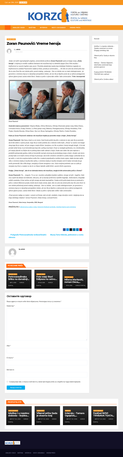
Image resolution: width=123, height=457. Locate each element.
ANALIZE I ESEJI (19, 27)
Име (9, 346)
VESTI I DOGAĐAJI (59, 27)
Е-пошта (10, 358)
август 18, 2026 (100, 419)
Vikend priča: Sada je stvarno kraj (47, 414)
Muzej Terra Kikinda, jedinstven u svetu (67, 235)
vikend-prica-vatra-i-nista (28, 207)
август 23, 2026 (43, 419)
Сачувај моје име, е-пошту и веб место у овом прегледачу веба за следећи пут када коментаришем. (45, 382)
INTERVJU (43, 27)
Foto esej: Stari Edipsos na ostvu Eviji (45, 279)
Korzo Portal (14, 25)
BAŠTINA (32, 27)
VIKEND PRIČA (75, 27)
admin (18, 49)
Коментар (11, 306)
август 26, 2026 (15, 419)
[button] (116, 27)
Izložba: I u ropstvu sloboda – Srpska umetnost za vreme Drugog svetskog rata (104, 48)
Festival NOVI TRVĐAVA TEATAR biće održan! (103, 415)
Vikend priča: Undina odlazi (103, 79)
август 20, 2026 (72, 419)
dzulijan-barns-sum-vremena (66, 207)
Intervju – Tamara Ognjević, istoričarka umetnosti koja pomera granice (103, 65)
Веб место (10, 370)
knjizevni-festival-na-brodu (47, 207)
